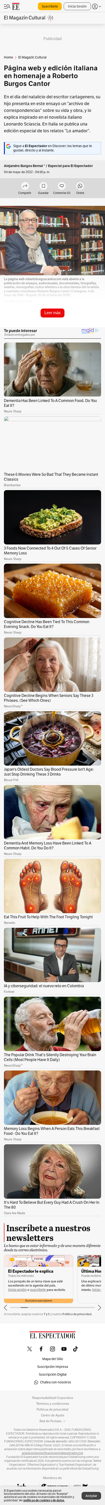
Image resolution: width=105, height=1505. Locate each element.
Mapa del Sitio (52, 1359)
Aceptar (91, 1496)
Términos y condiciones (52, 1403)
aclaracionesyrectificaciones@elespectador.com (52, 1453)
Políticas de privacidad (52, 1409)
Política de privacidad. (77, 1314)
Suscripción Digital (52, 1374)
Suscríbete (50, 6)
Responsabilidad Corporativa (52, 1398)
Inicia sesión (17, 1290)
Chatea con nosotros (55, 1382)
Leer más (52, 313)
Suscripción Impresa (52, 1367)
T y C (47, 1314)
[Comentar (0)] (62, 186)
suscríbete (38, 1290)
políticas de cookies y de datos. (44, 1500)
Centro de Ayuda (52, 1415)
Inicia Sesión (77, 6)
